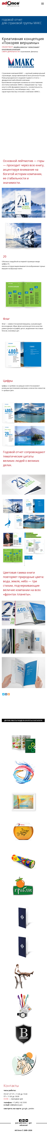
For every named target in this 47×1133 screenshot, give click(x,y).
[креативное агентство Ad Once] (11, 3)
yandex (31, 1108)
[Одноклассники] (9, 694)
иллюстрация (33, 47)
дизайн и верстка (20, 47)
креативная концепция (11, 49)
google (24, 1108)
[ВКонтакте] (6, 694)
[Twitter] (3, 694)
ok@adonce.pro (16, 1105)
